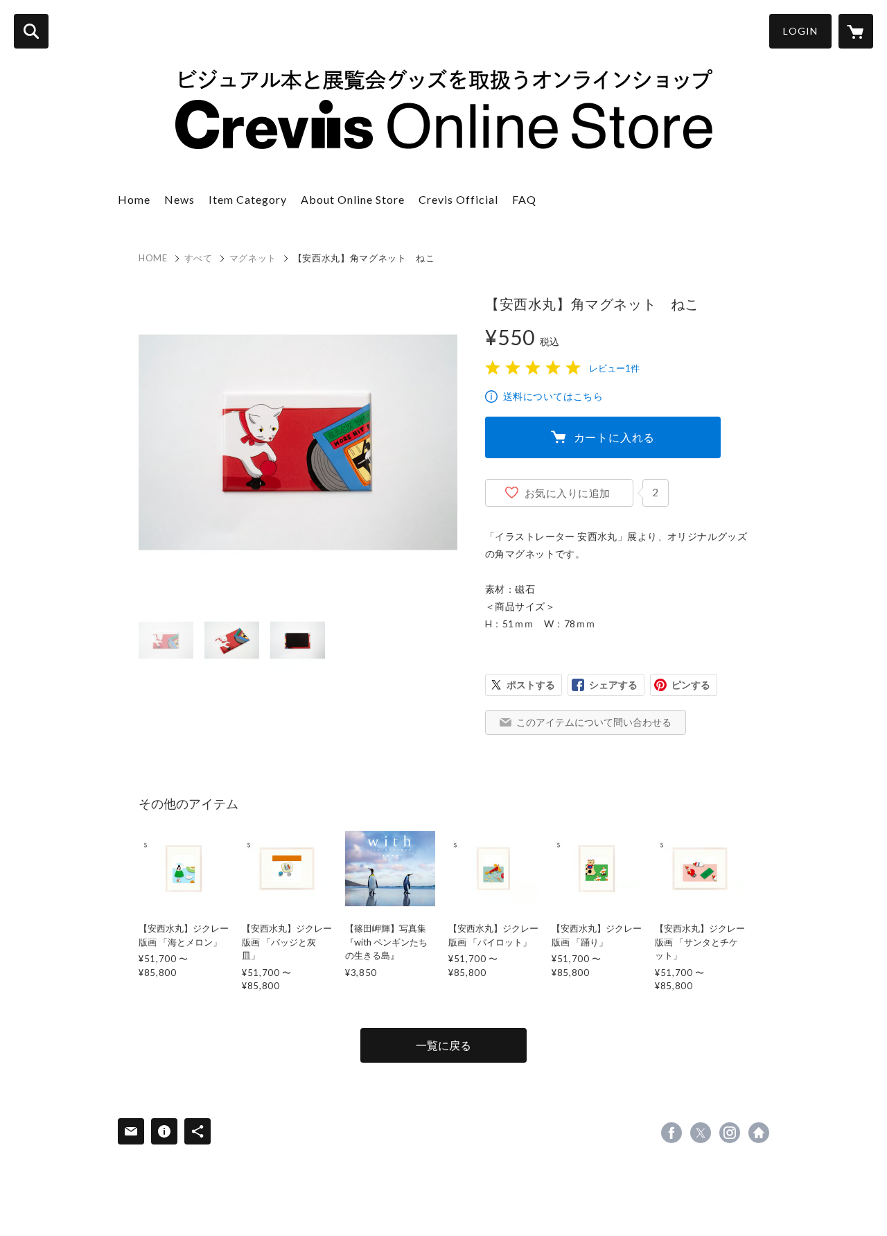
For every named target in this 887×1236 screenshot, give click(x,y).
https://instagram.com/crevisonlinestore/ (729, 1132)
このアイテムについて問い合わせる (593, 722)
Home (134, 199)
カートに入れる (615, 437)
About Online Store (353, 199)
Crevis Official (458, 199)
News (179, 199)
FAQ (524, 199)
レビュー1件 (614, 368)
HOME (153, 257)
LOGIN (800, 31)
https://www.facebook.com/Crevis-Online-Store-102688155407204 (671, 1132)
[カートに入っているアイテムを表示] (855, 31)
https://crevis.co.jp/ (758, 1132)
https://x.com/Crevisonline (700, 1132)
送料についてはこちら (553, 396)
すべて (198, 257)
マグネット (252, 257)
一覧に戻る (443, 1045)
